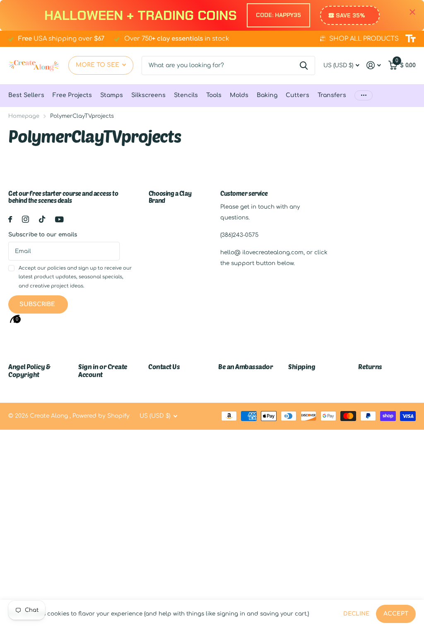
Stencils (186, 95)
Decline (356, 614)
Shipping (301, 366)
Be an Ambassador (245, 366)
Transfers (332, 95)
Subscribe (38, 304)
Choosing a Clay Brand (170, 197)
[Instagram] (25, 219)
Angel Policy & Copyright (29, 370)
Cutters (297, 95)
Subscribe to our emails (42, 234)
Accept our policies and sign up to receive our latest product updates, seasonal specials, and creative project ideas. (75, 277)
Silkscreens (148, 95)
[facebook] (10, 219)
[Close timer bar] (412, 12)
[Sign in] (373, 65)
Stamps (111, 95)
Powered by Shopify (101, 416)
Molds (239, 95)
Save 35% (350, 15)
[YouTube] (59, 219)
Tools (214, 95)
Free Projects (72, 95)
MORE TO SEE (98, 65)
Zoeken (303, 65)
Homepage (23, 116)
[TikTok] (42, 219)
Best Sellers (26, 95)
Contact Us (164, 366)
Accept (395, 614)
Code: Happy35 (278, 15)
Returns (370, 366)
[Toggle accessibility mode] (410, 38)
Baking (267, 95)
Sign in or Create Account (103, 370)
